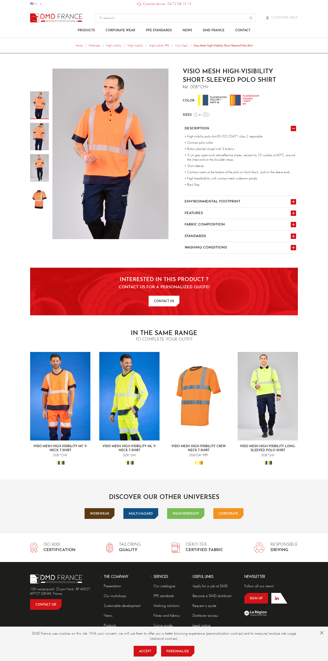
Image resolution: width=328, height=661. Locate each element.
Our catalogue (164, 586)
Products (86, 30)
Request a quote (204, 605)
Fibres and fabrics (167, 615)
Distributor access (205, 615)
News (187, 30)
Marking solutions (166, 605)
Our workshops (115, 596)
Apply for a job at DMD (210, 586)
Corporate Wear (120, 30)
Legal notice (201, 625)
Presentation (112, 586)
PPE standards (159, 30)
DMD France (213, 30)
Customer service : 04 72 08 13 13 (166, 4)
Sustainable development (122, 605)
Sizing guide (163, 625)
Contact (242, 30)
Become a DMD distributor (212, 596)
